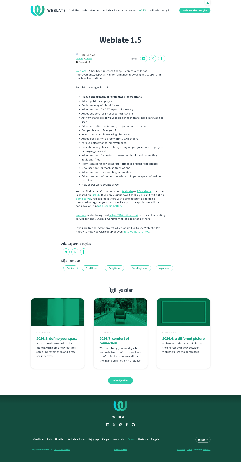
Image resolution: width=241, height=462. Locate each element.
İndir (84, 10)
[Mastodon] (120, 424)
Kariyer (106, 439)
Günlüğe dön (120, 380)
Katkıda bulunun (111, 10)
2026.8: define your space (56, 338)
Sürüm (88, 58)
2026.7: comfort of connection (114, 341)
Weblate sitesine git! (195, 10)
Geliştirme (114, 268)
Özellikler (74, 10)
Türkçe (201, 439)
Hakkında (154, 10)
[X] (114, 424)
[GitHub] (133, 424)
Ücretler (94, 10)
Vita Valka (206, 449)
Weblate (56, 10)
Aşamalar (164, 268)
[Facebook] (127, 424)
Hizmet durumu (120, 449)
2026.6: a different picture (183, 338)
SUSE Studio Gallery (109, 206)
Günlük (142, 10)
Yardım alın (130, 10)
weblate (120, 416)
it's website (144, 191)
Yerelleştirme (139, 268)
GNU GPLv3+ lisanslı (62, 449)
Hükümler (181, 449)
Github (95, 195)
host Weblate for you (136, 232)
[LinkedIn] (108, 424)
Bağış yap (93, 439)
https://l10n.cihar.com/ (123, 215)
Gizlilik (189, 449)
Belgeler (166, 10)
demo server (83, 199)
